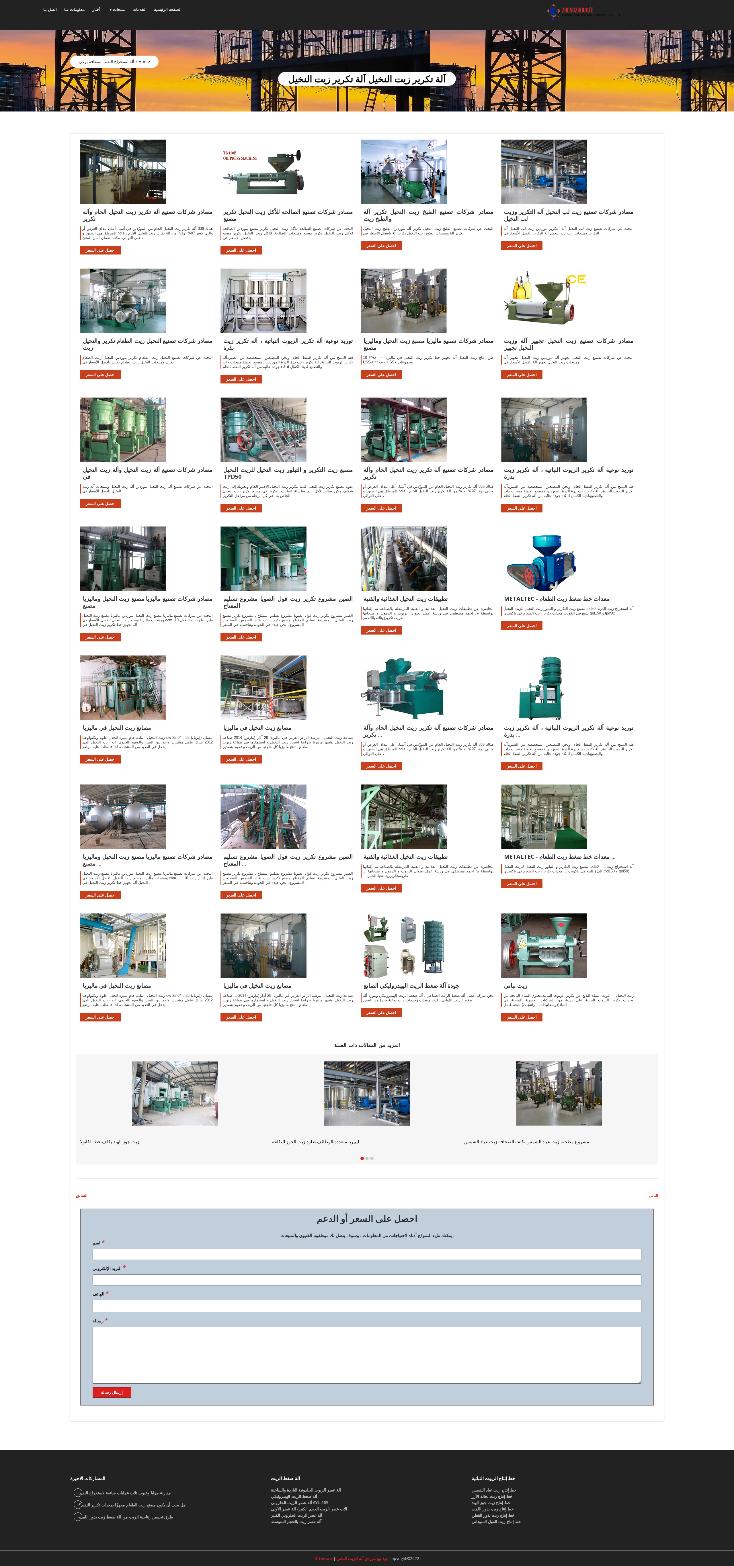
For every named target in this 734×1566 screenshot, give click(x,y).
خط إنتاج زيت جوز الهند (491, 1502)
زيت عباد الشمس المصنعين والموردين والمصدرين (319, 1141)
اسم (99, 1242)
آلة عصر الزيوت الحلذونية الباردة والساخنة (306, 1490)
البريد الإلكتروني (109, 1268)
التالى (653, 1195)
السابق (81, 1195)
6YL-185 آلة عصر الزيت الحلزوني (299, 1502)
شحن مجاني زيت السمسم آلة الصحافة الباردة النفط (513, 1141)
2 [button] (367, 1158)
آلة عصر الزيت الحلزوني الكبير (296, 1515)
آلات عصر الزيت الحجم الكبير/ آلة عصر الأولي (309, 1509)
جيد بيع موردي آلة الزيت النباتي (361, 1558)
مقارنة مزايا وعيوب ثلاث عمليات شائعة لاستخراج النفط (125, 1492)
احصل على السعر (101, 250)
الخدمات (139, 9)
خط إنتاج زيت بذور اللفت (493, 1509)
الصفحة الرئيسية (167, 9)
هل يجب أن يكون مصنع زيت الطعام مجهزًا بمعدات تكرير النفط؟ (132, 1505)
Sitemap (323, 1558)
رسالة (100, 1320)
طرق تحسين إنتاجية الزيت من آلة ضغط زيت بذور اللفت (126, 1517)
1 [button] (362, 1158)
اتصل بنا (50, 9)
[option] (559, 1102)
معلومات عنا (74, 9)
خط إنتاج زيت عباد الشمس (494, 1490)
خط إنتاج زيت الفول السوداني (496, 1521)
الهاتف (101, 1293)
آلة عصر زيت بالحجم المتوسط (296, 1521)
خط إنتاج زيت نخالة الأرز (492, 1496)
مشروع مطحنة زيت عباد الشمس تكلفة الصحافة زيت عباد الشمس (142, 1141)
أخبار (96, 9)
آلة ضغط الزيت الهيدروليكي (294, 1496)
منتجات (119, 9)
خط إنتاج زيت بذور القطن (493, 1515)
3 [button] (372, 1158)
